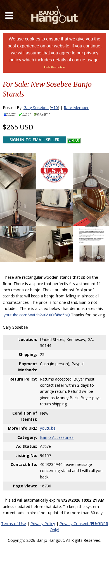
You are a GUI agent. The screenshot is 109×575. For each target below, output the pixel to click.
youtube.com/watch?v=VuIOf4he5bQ (37, 314)
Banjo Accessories (57, 437)
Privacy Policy (42, 523)
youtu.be (48, 428)
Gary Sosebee (36, 107)
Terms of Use (13, 523)
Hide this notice (54, 67)
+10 (54, 107)
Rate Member (76, 107)
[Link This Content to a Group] (73, 139)
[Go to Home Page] (54, 15)
